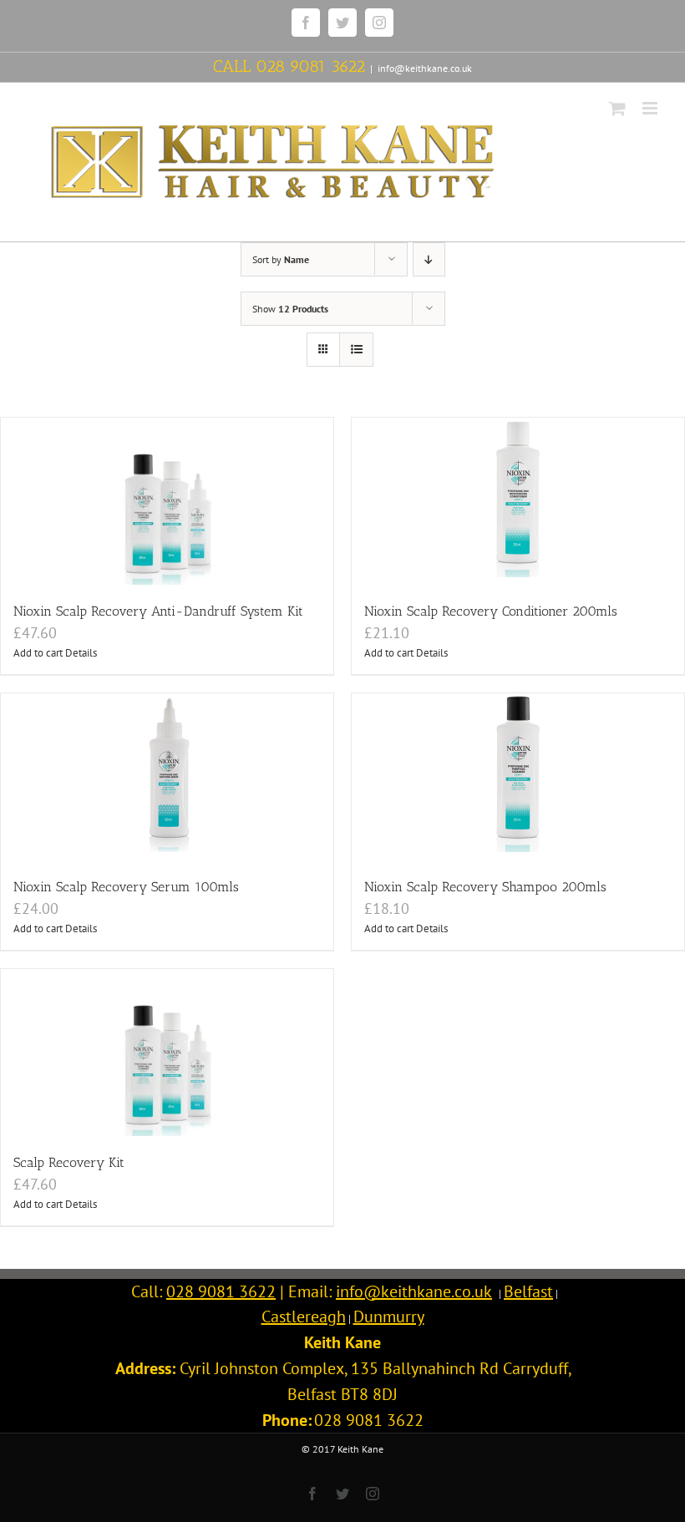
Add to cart (38, 653)
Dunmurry (388, 1316)
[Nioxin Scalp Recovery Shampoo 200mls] (518, 776)
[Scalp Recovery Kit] (167, 1052)
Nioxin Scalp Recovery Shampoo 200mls (485, 887)
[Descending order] (429, 259)
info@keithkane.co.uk (425, 68)
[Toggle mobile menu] (651, 108)
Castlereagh (303, 1316)
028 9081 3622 (310, 66)
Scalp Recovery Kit (68, 1162)
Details (81, 653)
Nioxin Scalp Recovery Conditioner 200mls (490, 611)
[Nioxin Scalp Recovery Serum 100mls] (167, 776)
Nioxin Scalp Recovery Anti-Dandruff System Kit (158, 611)
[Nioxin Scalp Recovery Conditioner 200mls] (518, 501)
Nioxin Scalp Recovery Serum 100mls (126, 887)
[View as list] (356, 349)
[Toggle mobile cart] (617, 108)
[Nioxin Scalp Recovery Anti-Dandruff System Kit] (167, 501)
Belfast (528, 1291)
